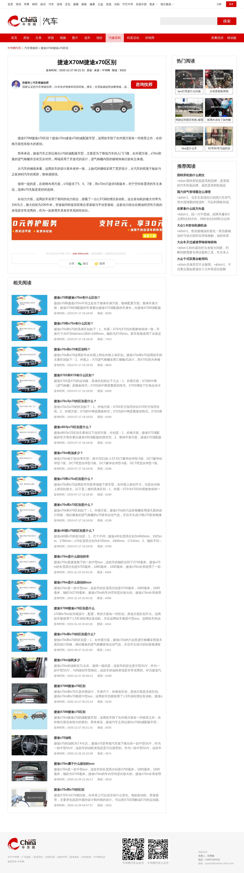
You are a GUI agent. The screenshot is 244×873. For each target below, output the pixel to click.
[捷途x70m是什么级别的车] (29, 555)
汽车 (51, 4)
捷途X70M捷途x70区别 (54, 48)
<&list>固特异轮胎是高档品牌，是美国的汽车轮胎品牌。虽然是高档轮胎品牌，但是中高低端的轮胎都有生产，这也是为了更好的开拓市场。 (203, 183)
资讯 (18, 4)
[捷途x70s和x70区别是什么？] (29, 504)
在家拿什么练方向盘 (191, 208)
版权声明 (62, 857)
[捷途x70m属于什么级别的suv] (29, 762)
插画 (84, 4)
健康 (92, 4)
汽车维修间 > (32, 48)
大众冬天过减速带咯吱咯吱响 (197, 242)
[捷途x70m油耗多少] (29, 659)
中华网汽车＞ (16, 48)
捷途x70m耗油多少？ (68, 452)
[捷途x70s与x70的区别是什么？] (29, 400)
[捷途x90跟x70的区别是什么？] (29, 529)
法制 (117, 4)
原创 (26, 37)
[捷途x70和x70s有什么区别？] (29, 322)
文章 (38, 37)
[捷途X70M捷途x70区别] (29, 685)
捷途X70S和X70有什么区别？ (74, 375)
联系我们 (38, 857)
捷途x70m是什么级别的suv (73, 582)
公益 (100, 4)
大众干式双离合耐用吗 (192, 258)
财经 (35, 4)
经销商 (149, 37)
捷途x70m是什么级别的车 (71, 556)
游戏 (59, 4)
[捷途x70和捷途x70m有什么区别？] (29, 296)
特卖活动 (133, 37)
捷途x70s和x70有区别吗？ (72, 349)
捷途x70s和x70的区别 (69, 789)
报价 (99, 37)
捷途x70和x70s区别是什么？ (73, 478)
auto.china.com (80, 253)
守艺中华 (127, 4)
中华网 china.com (24, 21)
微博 (102, 263)
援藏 (76, 4)
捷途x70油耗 (62, 737)
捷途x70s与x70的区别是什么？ (75, 401)
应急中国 (141, 4)
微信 (85, 263)
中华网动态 (99, 857)
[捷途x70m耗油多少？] (29, 452)
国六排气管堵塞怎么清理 (194, 191)
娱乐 (43, 4)
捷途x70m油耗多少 (67, 660)
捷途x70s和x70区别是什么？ (73, 504)
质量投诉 (217, 37)
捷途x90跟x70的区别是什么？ (74, 530)
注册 (219, 4)
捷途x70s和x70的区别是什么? (74, 634)
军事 (26, 4)
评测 (51, 37)
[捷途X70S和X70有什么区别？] (29, 374)
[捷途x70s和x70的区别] (29, 788)
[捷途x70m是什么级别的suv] (29, 581)
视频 (63, 37)
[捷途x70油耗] (29, 737)
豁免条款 (74, 857)
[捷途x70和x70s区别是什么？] (29, 478)
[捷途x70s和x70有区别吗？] (29, 348)
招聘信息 (50, 857)
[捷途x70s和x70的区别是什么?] (29, 633)
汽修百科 (115, 37)
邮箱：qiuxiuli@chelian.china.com (216, 863)
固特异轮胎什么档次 (191, 175)
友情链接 (86, 857)
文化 (67, 4)
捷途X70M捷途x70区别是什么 (74, 608)
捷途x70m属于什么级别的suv (74, 763)
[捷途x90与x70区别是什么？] (29, 426)
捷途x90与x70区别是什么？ (73, 427)
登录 (231, 4)
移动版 (231, 37)
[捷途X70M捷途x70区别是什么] (29, 607)
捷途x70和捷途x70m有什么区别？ (77, 297)
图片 (75, 37)
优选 (108, 4)
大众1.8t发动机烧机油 (192, 225)
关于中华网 (13, 857)
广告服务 (26, 857)
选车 (87, 37)
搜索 (227, 21)
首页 (10, 4)
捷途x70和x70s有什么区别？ (73, 323)
